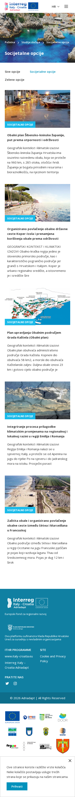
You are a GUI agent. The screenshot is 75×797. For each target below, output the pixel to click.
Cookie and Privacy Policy (53, 658)
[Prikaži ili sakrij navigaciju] (66, 6)
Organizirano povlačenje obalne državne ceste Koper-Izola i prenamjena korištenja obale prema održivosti (37, 233)
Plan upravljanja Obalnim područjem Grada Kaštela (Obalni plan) (34, 334)
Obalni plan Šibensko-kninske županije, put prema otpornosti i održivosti (36, 137)
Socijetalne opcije (43, 72)
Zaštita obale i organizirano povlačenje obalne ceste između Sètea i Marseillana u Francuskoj (37, 525)
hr (54, 6)
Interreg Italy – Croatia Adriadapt (17, 665)
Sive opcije (12, 72)
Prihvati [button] (17, 786)
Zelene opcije (14, 80)
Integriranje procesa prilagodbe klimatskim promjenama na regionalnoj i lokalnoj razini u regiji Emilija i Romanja (37, 431)
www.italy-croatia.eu (19, 656)
